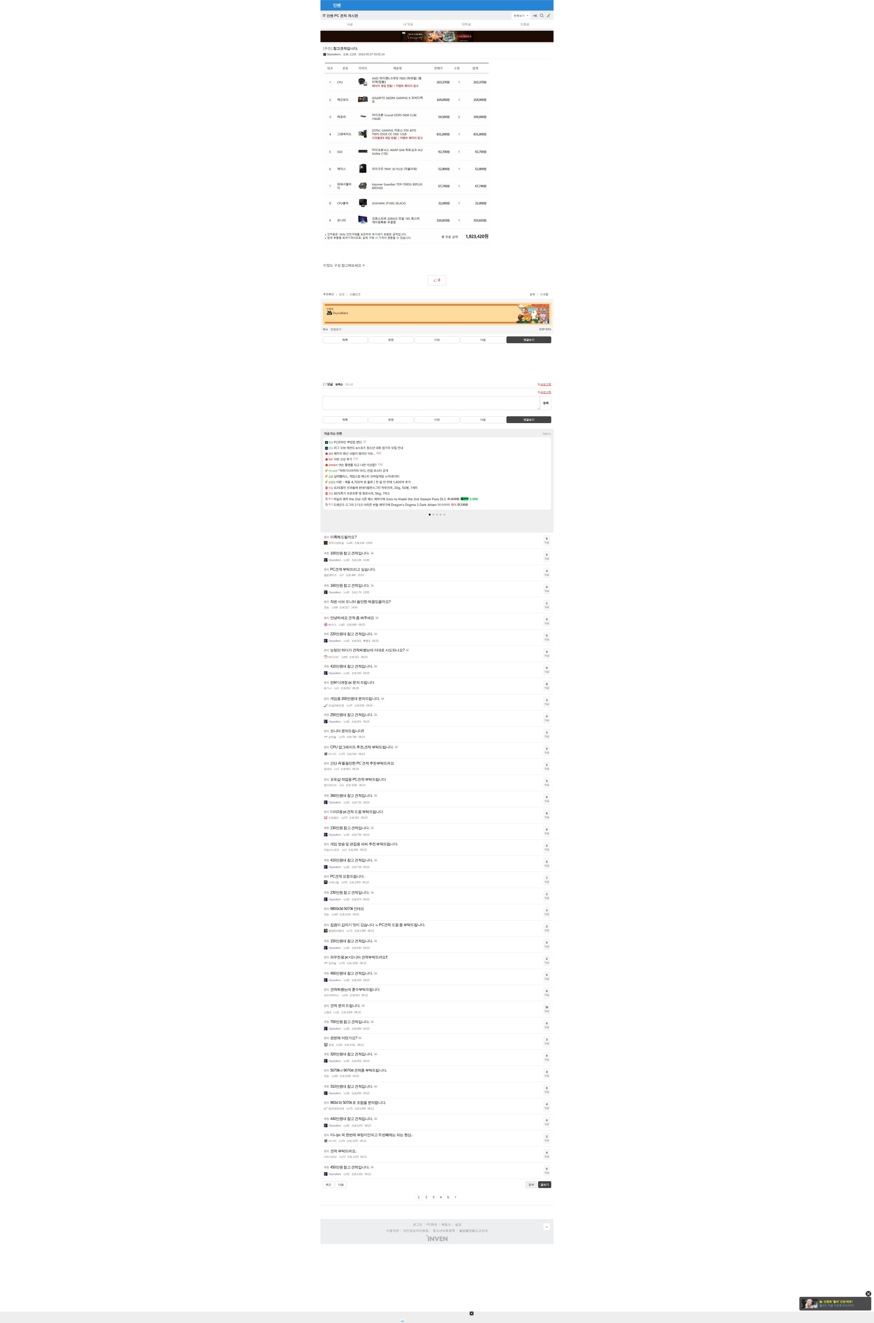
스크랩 (544, 294)
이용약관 (392, 1230)
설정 (458, 1224)
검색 (531, 1184)
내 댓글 (408, 24)
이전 (437, 339)
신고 (342, 294)
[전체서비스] (548, 5)
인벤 (337, 5)
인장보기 (335, 329)
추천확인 (328, 294)
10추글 (466, 24)
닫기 (868, 1294)
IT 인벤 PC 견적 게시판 (340, 16)
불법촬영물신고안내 (473, 1230)
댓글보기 (528, 419)
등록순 (339, 384)
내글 (350, 24)
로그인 (417, 1224)
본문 (391, 339)
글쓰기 (549, 15)
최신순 (349, 384)
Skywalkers (334, 54)
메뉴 (325, 329)
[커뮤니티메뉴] (325, 5)
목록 (345, 339)
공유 (532, 294)
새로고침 (545, 384)
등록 (546, 403)
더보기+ (547, 433)
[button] (430, 514)
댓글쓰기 (528, 339)
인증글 (524, 24)
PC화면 (432, 1224)
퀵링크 (446, 1224)
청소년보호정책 (444, 1230)
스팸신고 (355, 294)
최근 (328, 1184)
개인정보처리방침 (416, 1230)
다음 (483, 339)
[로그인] (540, 5)
